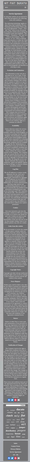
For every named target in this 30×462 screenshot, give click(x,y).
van (15, 412)
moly (16, 416)
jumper (22, 427)
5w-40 (23, 437)
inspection (9, 434)
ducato (20, 409)
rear (8, 410)
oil (23, 424)
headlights (12, 410)
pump (23, 434)
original (13, 427)
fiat (23, 415)
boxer (18, 433)
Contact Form (15, 446)
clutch (9, 415)
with (17, 422)
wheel (18, 419)
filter (18, 436)
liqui (12, 437)
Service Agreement (15, 452)
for (23, 418)
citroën (22, 422)
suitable (7, 425)
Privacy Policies (15, 449)
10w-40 (18, 425)
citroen (10, 412)
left (19, 412)
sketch (8, 422)
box (17, 428)
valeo (13, 419)
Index (15, 443)
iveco (7, 427)
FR (17, 455)
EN (14, 455)
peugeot (21, 430)
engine (12, 422)
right (8, 437)
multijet (12, 425)
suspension (9, 419)
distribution (11, 431)
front (22, 412)
